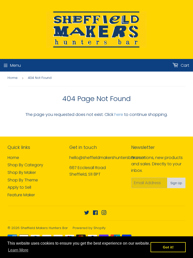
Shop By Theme (23, 180)
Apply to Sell (19, 187)
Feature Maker (21, 195)
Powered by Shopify (89, 227)
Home (13, 77)
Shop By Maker (22, 172)
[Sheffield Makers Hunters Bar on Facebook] (95, 213)
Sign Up (176, 183)
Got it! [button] (168, 247)
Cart (184, 65)
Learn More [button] (18, 250)
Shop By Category (25, 165)
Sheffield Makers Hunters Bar (44, 227)
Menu (15, 65)
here (118, 114)
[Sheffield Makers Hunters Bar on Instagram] (104, 213)
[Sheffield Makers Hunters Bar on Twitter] (86, 213)
